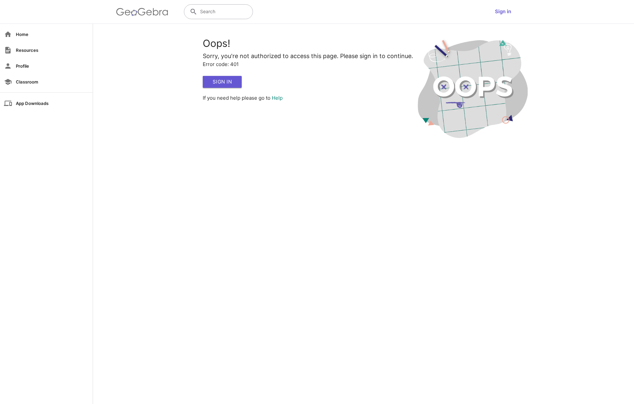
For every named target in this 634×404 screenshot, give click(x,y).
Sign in (503, 11)
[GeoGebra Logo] (142, 12)
